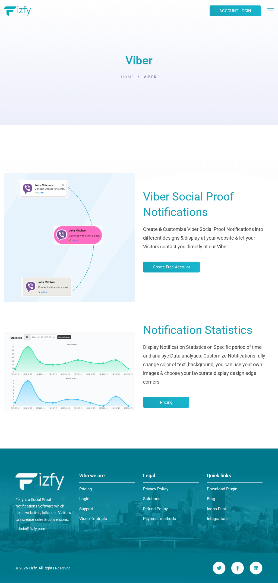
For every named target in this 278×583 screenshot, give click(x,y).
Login (84, 498)
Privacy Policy (155, 489)
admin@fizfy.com (30, 528)
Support (86, 508)
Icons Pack (217, 508)
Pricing (85, 489)
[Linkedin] (256, 568)
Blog (211, 498)
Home (127, 77)
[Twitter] (219, 568)
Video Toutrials (93, 518)
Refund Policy (155, 508)
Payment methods (159, 518)
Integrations (218, 518)
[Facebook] (237, 568)
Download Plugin (222, 489)
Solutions (151, 498)
